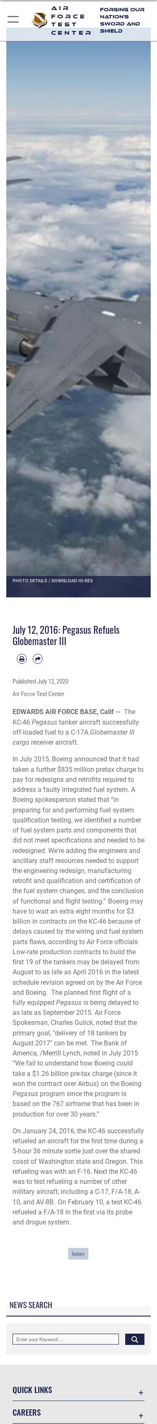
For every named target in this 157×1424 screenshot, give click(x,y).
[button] (13, 20)
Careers (27, 1412)
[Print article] (22, 659)
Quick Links (32, 1389)
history (78, 1254)
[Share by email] (38, 659)
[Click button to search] (134, 1339)
